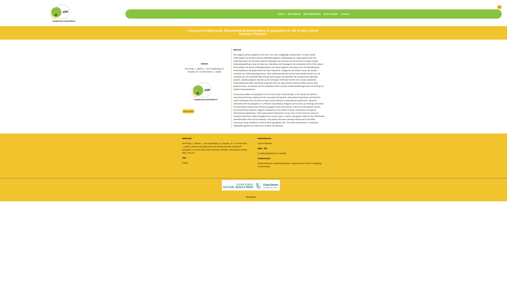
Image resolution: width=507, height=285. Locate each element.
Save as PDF (188, 111)
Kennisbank (294, 14)
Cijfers (281, 14)
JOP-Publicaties (312, 14)
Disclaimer (251, 197)
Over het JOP (330, 14)
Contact (345, 14)
